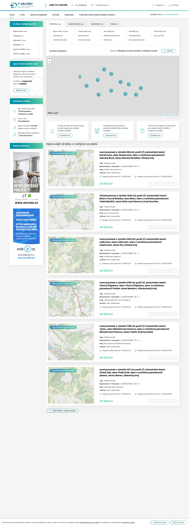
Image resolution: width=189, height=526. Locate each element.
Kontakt (55, 15)
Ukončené (19, 40)
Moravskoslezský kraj (136, 40)
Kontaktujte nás (65, 135)
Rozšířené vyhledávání (58, 51)
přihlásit (23, 84)
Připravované (20, 31)
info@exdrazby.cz (102, 5)
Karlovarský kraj (160, 31)
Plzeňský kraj (133, 31)
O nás (22, 15)
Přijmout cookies (178, 522)
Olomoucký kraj (84, 40)
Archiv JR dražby (21, 49)
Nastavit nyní (21, 90)
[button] (80, 77)
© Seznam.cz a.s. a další (171, 115)
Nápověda (69, 15)
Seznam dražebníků (38, 15)
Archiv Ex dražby (21, 54)
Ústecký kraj (57, 36)
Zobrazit (170, 51)
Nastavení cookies (128, 522)
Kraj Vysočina (159, 36)
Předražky (18, 45)
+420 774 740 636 (58, 5)
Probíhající (18, 36)
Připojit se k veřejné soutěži (164, 184)
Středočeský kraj (84, 31)
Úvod (12, 15)
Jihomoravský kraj (60, 40)
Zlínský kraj (108, 40)
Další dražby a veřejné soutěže (64, 411)
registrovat (27, 81)
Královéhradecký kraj (111, 36)
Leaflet (161, 115)
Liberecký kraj (83, 36)
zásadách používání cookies (89, 522)
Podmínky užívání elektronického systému (97, 15)
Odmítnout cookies (159, 522)
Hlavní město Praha (60, 31)
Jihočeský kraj (109, 31)
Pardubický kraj (134, 36)
